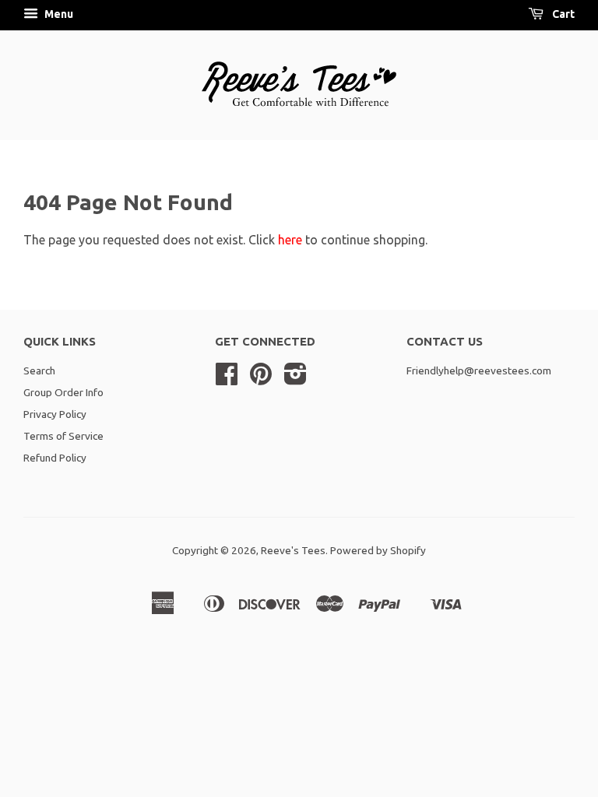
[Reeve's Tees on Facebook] (226, 379)
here (290, 240)
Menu (57, 14)
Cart (562, 14)
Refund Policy (54, 457)
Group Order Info (63, 392)
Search (39, 370)
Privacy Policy (54, 414)
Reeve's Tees (293, 550)
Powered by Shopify (378, 550)
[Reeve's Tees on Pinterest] (261, 379)
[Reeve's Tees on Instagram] (295, 379)
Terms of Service (63, 436)
